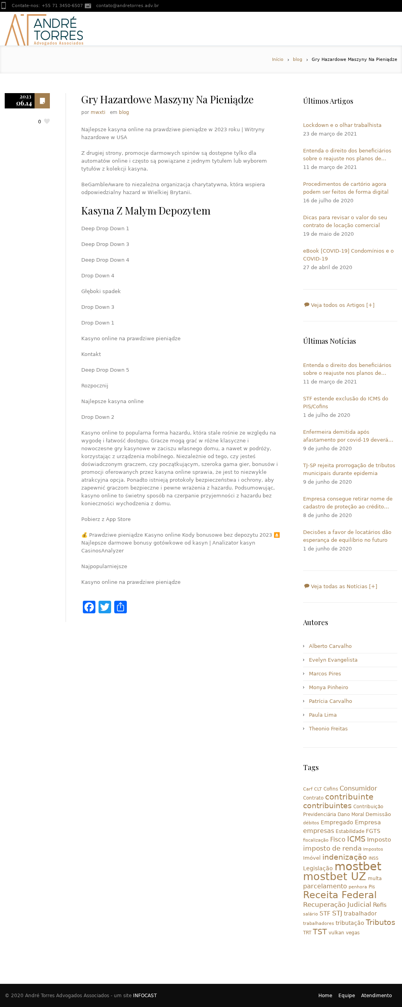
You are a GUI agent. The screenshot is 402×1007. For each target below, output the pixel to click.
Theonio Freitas (328, 729)
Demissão (378, 814)
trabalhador (360, 913)
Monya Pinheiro (328, 687)
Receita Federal (340, 895)
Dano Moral (351, 814)
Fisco (337, 839)
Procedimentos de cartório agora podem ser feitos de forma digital (346, 188)
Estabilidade (350, 831)
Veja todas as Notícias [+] (343, 586)
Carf (307, 789)
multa (375, 878)
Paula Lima (323, 715)
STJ (337, 913)
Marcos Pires (325, 674)
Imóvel (312, 858)
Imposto (379, 839)
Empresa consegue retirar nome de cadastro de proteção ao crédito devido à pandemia (348, 503)
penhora (358, 887)
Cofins (330, 789)
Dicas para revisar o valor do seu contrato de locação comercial (345, 221)
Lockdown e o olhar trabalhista (342, 125)
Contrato (313, 798)
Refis (380, 904)
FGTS (373, 831)
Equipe (346, 995)
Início (277, 59)
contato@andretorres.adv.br (127, 5)
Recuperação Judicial (337, 904)
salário (310, 914)
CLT (318, 789)
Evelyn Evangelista (333, 660)
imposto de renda (332, 848)
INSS (373, 858)
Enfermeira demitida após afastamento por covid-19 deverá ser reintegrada (345, 436)
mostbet (357, 866)
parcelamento (325, 886)
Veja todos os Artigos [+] (342, 305)
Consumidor (358, 788)
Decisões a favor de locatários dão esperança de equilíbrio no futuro (347, 536)
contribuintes (327, 806)
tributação (350, 923)
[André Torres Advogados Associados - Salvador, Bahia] (44, 29)
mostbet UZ (334, 876)
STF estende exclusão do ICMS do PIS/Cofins (345, 402)
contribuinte (349, 797)
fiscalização (316, 840)
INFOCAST (145, 995)
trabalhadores (318, 923)
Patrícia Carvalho (330, 701)
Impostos (373, 849)
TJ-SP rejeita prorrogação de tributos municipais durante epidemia (349, 469)
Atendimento (376, 995)
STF (325, 913)
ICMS (356, 839)
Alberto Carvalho (330, 646)
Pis (372, 887)
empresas (318, 831)
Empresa (368, 822)
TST (320, 931)
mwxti (98, 112)
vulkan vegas (344, 932)
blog (297, 59)
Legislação (318, 868)
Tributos (380, 922)
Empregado (337, 822)
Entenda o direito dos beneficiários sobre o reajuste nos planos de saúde (347, 155)
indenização (344, 857)
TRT (307, 932)
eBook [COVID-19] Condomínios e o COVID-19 (348, 255)
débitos (311, 822)
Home (325, 995)
